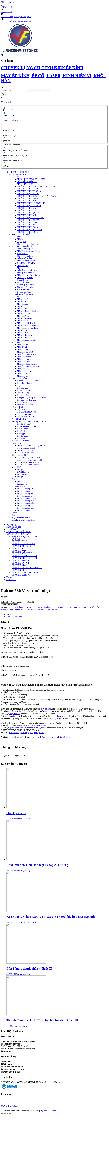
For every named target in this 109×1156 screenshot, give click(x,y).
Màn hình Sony (23, 373)
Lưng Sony (22, 477)
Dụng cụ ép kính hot (19, 607)
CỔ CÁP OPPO (24, 414)
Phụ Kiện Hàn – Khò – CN (28, 244)
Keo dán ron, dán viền (26, 400)
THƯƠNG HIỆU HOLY (27, 227)
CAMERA (16, 443)
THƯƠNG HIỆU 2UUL (27, 222)
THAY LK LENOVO (21, 575)
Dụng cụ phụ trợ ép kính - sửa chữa (44, 607)
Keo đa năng (22, 429)
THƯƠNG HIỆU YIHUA (28, 220)
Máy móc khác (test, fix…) (28, 275)
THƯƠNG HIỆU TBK (27, 210)
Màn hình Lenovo (24, 371)
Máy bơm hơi (22, 265)
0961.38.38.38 (21, 1062)
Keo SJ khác (22, 436)
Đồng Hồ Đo (22, 280)
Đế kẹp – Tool (23, 395)
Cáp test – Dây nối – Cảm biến (30, 457)
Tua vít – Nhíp (23, 393)
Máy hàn (20, 239)
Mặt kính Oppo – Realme (27, 311)
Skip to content (7, 2)
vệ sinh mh (52, 610)
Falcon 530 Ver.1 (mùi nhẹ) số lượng (16, 602)
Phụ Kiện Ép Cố (19, 419)
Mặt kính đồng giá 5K (26, 340)
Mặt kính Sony (23, 330)
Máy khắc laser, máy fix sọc (28, 251)
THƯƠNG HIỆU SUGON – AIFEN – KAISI (36, 196)
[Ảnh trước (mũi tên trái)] (2, 1116)
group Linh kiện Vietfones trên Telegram (27, 728)
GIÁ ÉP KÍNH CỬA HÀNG (18, 534)
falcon (3, 610)
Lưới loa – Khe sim (25, 405)
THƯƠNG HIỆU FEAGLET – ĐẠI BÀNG (36, 186)
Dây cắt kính (22, 388)
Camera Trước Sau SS (26, 453)
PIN (13, 479)
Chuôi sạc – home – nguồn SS (30, 460)
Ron (13, 515)
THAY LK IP (17, 548)
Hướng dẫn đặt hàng (9, 1106)
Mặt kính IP (22, 301)
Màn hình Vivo (23, 361)
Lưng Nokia (22, 474)
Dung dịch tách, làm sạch (27, 381)
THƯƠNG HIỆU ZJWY (27, 198)
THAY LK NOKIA (20, 570)
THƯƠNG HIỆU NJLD (27, 189)
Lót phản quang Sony (26, 508)
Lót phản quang (18, 486)
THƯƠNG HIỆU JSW (27, 201)
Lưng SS (21, 469)
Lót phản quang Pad (25, 491)
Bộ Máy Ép (11, 524)
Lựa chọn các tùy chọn (32, 922)
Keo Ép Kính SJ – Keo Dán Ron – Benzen (30, 421)
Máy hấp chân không (26, 261)
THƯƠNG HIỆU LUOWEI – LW (31, 203)
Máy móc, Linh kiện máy (22, 246)
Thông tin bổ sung (14, 617)
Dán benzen (22, 438)
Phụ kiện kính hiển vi (26, 256)
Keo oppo (21, 433)
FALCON (21, 177)
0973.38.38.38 (21, 1064)
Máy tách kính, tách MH (27, 270)
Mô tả (8, 614)
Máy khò (21, 237)
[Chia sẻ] (5, 1113)
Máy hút (20, 268)
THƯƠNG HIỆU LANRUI (29, 205)
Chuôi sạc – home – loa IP (28, 465)
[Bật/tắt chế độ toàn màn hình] (7, 1113)
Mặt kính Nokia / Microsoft (28, 325)
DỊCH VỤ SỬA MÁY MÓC (18, 531)
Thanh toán (6, 1104)
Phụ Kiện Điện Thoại (21, 517)
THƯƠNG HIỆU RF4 (26, 225)
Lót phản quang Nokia (26, 505)
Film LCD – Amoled (20, 441)
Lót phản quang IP (25, 489)
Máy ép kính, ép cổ (25, 258)
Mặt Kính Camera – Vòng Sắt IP (31, 445)
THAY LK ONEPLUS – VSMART (27, 567)
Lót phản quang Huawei (27, 498)
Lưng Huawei (23, 472)
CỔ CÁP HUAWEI (25, 417)
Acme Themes (49, 1111)
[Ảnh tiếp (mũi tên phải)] (5, 1116)
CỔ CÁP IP (22, 409)
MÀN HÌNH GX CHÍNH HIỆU (31, 179)
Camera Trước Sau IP (26, 448)
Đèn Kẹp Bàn (23, 289)
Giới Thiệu (11, 579)
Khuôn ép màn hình (25, 285)
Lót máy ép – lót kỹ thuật (22, 294)
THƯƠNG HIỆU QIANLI (28, 213)
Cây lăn (20, 385)
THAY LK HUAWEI (21, 563)
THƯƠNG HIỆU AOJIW (28, 193)
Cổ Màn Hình (17, 407)
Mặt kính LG (22, 337)
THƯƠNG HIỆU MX (26, 215)
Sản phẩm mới (12, 529)
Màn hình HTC (23, 369)
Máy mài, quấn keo (25, 277)
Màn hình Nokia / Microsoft (29, 366)
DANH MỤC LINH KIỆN (18, 172)
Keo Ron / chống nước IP (28, 426)
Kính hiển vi (22, 253)
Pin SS (20, 481)
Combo (15, 513)
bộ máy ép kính (13, 713)
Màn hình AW (23, 345)
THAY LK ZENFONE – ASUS (25, 572)
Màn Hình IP (22, 347)
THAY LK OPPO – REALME (25, 558)
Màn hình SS (22, 349)
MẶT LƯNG (17, 467)
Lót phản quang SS (25, 493)
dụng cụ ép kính (63, 716)
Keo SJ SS (21, 431)
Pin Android (22, 484)
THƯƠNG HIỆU (19, 174)
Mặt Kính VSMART (26, 321)
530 (101, 607)
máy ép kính (46, 709)
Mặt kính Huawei (24, 318)
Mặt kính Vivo (23, 316)
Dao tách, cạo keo (24, 390)
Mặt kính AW (22, 299)
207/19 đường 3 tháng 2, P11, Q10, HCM (26, 732)
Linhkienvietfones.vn (37, 725)
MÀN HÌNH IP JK (25, 184)
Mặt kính (15, 297)
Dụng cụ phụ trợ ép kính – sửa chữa (32, 397)
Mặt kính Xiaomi (24, 313)
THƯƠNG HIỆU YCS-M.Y (29, 191)
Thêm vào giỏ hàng (9, 605)
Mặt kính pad (22, 304)
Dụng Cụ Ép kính (19, 378)
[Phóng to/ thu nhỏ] (10, 1113)
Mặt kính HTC (23, 333)
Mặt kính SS (22, 306)
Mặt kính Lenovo (24, 335)
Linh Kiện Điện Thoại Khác (23, 520)
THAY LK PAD (19, 551)
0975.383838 (30, 1069)
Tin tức (9, 577)
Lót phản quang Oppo (26, 496)
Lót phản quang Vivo (26, 503)
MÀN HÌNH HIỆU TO (27, 181)
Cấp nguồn (21, 241)
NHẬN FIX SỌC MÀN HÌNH (25, 536)
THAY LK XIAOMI (21, 560)
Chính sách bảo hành (10, 1099)
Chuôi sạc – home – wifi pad (29, 462)
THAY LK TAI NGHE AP (23, 543)
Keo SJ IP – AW (24, 424)
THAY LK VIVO (19, 565)
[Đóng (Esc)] (2, 1113)
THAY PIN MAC (19, 541)
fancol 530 (25, 610)
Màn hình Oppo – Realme (28, 354)
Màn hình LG (23, 376)
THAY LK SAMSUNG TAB (24, 555)
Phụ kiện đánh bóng (25, 287)
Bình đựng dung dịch (26, 383)
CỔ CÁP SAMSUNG (26, 412)
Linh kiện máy (23, 282)
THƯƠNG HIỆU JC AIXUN (29, 229)
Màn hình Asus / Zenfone (27, 364)
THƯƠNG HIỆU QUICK (28, 232)
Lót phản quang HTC (26, 510)
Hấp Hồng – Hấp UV (26, 263)
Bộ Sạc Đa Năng (24, 292)
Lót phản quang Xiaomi (27, 501)
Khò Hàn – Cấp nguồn (21, 234)
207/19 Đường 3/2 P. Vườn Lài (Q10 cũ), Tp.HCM (22, 1039)
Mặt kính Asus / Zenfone (27, 328)
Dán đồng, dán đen (25, 402)
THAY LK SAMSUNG (22, 553)
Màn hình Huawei (24, 359)
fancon (34, 610)
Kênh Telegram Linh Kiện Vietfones (55, 737)
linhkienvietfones (20, 1051)
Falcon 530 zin (13, 610)
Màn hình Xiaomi (24, 357)
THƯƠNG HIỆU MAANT (29, 208)
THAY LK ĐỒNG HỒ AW (23, 546)
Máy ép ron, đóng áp (26, 273)
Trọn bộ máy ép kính (26, 249)
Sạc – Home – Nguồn (21, 455)
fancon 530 (42, 610)
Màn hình (16, 342)
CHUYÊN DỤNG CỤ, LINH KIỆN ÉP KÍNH (42, 67)
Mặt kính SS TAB (24, 309)
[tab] (57, 614)
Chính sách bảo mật (9, 1101)
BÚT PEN (16, 539)
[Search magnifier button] (3, 94)
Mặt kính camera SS (25, 450)
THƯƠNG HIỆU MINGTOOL (30, 217)
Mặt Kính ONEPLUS (26, 323)
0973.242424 (28, 1067)
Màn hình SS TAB (25, 352)
